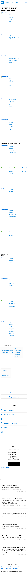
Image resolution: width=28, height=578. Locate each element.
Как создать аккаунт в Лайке (11, 81)
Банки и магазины (9, 419)
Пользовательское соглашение (9, 568)
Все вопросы (14, 393)
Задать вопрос (14, 397)
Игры (5, 427)
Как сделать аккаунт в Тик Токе (11, 17)
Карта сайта (4, 567)
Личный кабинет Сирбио (9, 485)
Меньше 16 (13, 452)
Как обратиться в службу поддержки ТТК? (18, 352)
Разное (6, 432)
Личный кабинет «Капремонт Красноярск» (12, 213)
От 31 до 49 (13, 458)
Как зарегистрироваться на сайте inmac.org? (7, 350)
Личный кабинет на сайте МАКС (11, 536)
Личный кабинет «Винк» (11, 233)
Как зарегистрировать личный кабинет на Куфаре (14, 59)
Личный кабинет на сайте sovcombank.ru (13, 261)
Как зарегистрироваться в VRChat (14, 37)
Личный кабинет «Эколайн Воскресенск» (13, 149)
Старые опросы (5, 467)
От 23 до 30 (13, 456)
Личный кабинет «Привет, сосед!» (11, 170)
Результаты (4, 469)
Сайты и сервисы (9, 410)
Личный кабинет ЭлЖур (24, 169)
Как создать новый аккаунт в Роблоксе (11, 125)
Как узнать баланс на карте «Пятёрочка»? (6, 372)
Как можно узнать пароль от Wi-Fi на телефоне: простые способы (12, 329)
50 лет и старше (14, 459)
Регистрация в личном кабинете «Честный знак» (12, 103)
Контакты (20, 567)
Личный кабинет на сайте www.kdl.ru (12, 303)
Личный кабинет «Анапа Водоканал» (12, 191)
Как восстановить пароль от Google (13, 282)
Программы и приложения (11, 423)
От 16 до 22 (13, 454)
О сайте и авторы (12, 567)
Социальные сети (9, 414)
